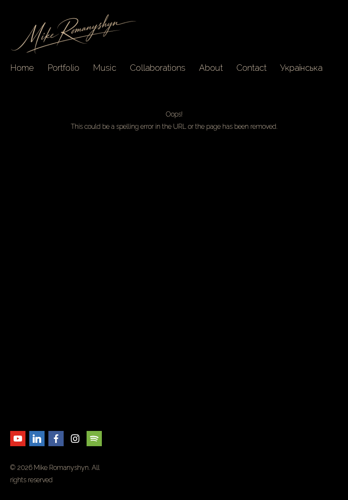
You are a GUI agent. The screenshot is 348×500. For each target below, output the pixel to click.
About (211, 68)
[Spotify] (94, 438)
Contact (251, 68)
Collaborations (157, 68)
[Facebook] (56, 438)
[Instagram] (75, 438)
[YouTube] (17, 438)
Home (22, 68)
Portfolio (63, 68)
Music (104, 68)
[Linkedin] (37, 438)
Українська (301, 68)
